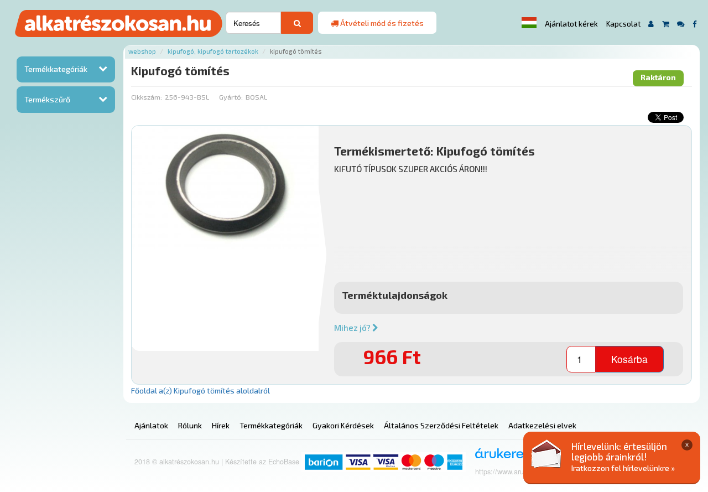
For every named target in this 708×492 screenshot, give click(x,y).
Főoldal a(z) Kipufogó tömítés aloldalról (200, 390)
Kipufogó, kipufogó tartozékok (213, 51)
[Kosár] (665, 23)
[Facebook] (694, 23)
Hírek (221, 425)
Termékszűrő (47, 99)
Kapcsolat (623, 23)
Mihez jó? (353, 328)
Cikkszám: (146, 96)
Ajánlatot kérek (571, 23)
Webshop (142, 51)
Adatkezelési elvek (542, 425)
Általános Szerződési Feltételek (441, 425)
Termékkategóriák (55, 69)
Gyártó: (231, 96)
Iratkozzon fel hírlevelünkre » (623, 468)
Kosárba (629, 359)
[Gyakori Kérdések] (681, 23)
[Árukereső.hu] (504, 457)
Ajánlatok (151, 425)
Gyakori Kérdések (343, 425)
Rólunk (190, 425)
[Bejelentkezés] (651, 23)
